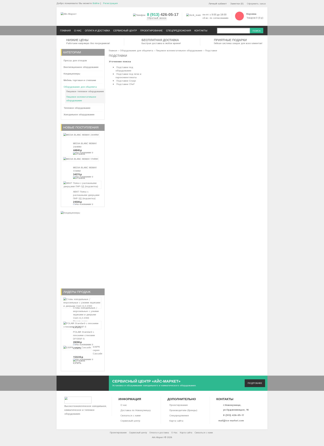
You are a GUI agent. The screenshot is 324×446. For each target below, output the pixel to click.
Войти (96, 3)
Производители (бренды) (183, 410)
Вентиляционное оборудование (81, 67)
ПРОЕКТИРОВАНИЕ (151, 30)
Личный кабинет (218, 3)
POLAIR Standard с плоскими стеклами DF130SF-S (84, 335)
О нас (123, 405)
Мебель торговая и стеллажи (80, 80)
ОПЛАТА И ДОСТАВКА (97, 30)
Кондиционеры (72, 73)
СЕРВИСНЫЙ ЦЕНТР (125, 30)
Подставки (211, 50)
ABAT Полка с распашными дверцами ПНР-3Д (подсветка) (86, 195)
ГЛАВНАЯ (65, 30)
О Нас (174, 432)
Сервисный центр (130, 421)
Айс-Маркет (158, 437)
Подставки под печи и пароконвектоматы (128, 75)
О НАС (78, 30)
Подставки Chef (125, 84)
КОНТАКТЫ (200, 30)
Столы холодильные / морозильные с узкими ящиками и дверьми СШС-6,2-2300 (86, 313)
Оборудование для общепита (80, 87)
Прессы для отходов (75, 60)
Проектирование (178, 405)
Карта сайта (176, 421)
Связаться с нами (130, 415)
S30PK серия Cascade (97, 350)
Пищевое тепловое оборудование (85, 91)
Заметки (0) (237, 3)
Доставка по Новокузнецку (135, 410)
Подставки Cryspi (126, 81)
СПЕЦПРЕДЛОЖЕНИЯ (178, 30)
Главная (113, 50)
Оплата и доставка (159, 432)
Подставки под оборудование (124, 69)
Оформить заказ (256, 3)
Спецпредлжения (179, 415)
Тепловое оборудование (77, 108)
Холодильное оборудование (79, 114)
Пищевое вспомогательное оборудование (81, 98)
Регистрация (110, 3)
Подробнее (255, 383)
